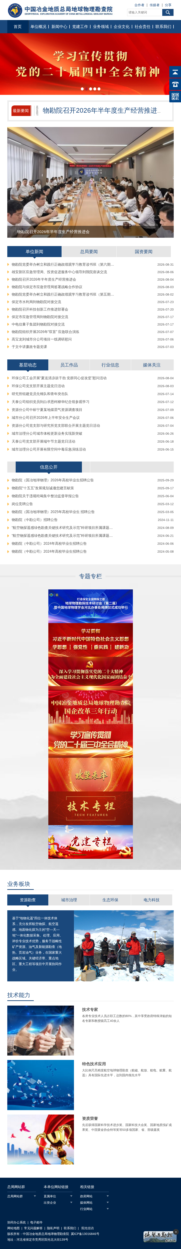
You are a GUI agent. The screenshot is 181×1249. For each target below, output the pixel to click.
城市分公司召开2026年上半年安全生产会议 (46, 417)
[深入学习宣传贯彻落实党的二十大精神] (90, 673)
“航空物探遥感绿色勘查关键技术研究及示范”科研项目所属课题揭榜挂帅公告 (63, 535)
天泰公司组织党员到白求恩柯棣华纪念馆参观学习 (50, 402)
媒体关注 (152, 364)
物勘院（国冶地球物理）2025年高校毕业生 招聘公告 (53, 512)
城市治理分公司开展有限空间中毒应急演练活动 (49, 449)
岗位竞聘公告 (22, 504)
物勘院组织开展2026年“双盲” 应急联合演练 (45, 332)
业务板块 (18, 884)
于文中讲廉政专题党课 (29, 347)
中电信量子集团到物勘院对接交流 (38, 324)
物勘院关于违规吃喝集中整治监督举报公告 (45, 496)
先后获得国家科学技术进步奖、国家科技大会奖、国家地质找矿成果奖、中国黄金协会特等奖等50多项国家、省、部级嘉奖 (127, 1123)
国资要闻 (144, 251)
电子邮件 (36, 1222)
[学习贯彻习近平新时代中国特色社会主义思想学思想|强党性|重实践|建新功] (90, 640)
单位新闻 (34, 251)
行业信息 (110, 364)
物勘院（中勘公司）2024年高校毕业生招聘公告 (49, 543)
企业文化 (122, 26)
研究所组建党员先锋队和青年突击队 (40, 394)
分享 (168, 5)
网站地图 (13, 1228)
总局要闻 (89, 251)
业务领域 (101, 26)
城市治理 (69, 900)
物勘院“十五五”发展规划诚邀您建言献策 (43, 488)
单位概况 (38, 26)
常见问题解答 (33, 1228)
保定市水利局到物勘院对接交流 (36, 302)
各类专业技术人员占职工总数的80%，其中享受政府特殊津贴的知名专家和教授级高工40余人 (127, 1015)
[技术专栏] (90, 808)
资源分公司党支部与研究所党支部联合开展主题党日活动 (56, 425)
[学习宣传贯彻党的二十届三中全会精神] (90, 741)
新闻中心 (59, 26)
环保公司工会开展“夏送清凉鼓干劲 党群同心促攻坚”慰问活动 (59, 378)
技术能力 (18, 995)
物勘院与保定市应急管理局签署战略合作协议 (47, 287)
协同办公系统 (16, 1222)
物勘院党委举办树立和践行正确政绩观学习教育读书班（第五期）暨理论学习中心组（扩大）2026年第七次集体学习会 (63, 294)
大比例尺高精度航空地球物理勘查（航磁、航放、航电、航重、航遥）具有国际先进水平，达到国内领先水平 (127, 1069)
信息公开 (49, 467)
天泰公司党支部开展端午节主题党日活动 (43, 441)
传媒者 (155, 5)
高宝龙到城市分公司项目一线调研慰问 (42, 339)
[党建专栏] (90, 842)
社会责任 (143, 26)
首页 (18, 26)
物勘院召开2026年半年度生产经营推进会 (44, 279)
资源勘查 (28, 900)
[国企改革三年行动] (90, 707)
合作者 (139, 5)
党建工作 (80, 26)
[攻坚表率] (90, 774)
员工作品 (69, 364)
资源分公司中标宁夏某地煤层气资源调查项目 (47, 410)
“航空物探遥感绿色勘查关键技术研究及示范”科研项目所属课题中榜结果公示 (63, 528)
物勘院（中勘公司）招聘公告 (35, 520)
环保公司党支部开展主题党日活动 (38, 386)
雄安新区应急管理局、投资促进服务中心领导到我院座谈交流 (59, 272)
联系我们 (163, 26)
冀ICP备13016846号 (85, 1234)
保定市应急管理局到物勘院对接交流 (40, 317)
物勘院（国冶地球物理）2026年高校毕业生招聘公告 (53, 480)
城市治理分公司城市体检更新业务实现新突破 (47, 433)
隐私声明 (53, 1228)
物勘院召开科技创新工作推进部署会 (40, 309)
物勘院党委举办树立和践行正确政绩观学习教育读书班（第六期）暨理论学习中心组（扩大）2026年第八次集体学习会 (63, 264)
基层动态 (28, 364)
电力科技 (152, 900)
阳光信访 (87, 1228)
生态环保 (110, 900)
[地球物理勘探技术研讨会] (90, 606)
